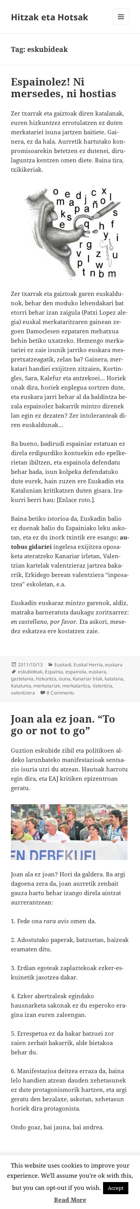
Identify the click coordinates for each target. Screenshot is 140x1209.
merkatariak (46, 685)
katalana (114, 678)
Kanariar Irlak (87, 678)
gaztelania (22, 678)
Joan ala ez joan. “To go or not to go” (63, 724)
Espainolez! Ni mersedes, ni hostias (63, 87)
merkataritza (76, 685)
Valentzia (102, 685)
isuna (64, 678)
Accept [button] (116, 1187)
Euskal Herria (88, 664)
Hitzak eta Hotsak (49, 17)
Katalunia (21, 685)
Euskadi (62, 664)
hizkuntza (46, 678)
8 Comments (60, 692)
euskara (113, 664)
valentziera (23, 692)
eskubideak (30, 671)
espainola (75, 671)
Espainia (54, 671)
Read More (70, 1200)
